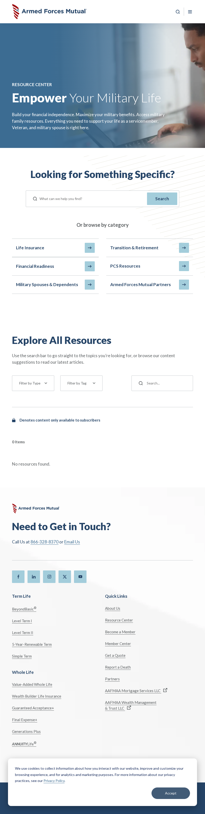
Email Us (72, 541)
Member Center (118, 643)
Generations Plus (26, 731)
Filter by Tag (77, 383)
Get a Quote (115, 655)
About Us (112, 608)
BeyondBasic (24, 608)
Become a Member (120, 632)
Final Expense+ (24, 719)
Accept (170, 793)
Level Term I (22, 621)
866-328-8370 (44, 541)
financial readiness (35, 266)
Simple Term (22, 656)
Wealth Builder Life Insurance (36, 696)
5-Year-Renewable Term (32, 644)
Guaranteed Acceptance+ (33, 708)
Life (24, 743)
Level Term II (22, 632)
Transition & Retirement (134, 247)
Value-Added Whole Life (32, 684)
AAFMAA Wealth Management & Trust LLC (130, 705)
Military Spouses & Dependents (47, 284)
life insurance (30, 247)
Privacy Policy (54, 780)
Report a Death (118, 667)
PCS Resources (125, 266)
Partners (112, 679)
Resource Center (119, 620)
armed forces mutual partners (140, 284)
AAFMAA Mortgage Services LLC (133, 690)
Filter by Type (29, 383)
